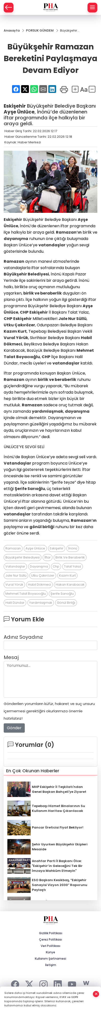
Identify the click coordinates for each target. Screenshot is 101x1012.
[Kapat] (96, 994)
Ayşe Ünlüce (19, 111)
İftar (47, 557)
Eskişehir (15, 105)
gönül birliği (41, 527)
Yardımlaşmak (40, 602)
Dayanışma (39, 566)
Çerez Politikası (50, 939)
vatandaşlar (51, 245)
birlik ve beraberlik (42, 293)
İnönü (72, 548)
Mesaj (11, 657)
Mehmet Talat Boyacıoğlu (25, 593)
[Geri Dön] (8, 7)
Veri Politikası (50, 946)
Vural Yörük (16, 338)
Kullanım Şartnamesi (50, 958)
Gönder (14, 728)
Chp (56, 566)
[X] (29, 983)
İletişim (50, 965)
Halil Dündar (15, 602)
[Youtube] (71, 983)
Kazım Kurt (15, 331)
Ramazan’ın (69, 232)
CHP (24, 312)
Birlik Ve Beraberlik (70, 557)
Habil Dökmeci (39, 584)
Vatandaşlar (17, 463)
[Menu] (92, 7)
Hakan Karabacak (70, 584)
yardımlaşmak (47, 411)
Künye (50, 952)
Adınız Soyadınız (23, 637)
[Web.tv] (86, 983)
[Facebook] (15, 983)
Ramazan (14, 261)
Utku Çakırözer (19, 325)
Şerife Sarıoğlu (30, 488)
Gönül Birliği (66, 602)
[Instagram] (43, 983)
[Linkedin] (57, 983)
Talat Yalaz (72, 566)
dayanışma (16, 238)
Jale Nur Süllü (72, 318)
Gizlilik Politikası (50, 933)
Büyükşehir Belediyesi (26, 274)
